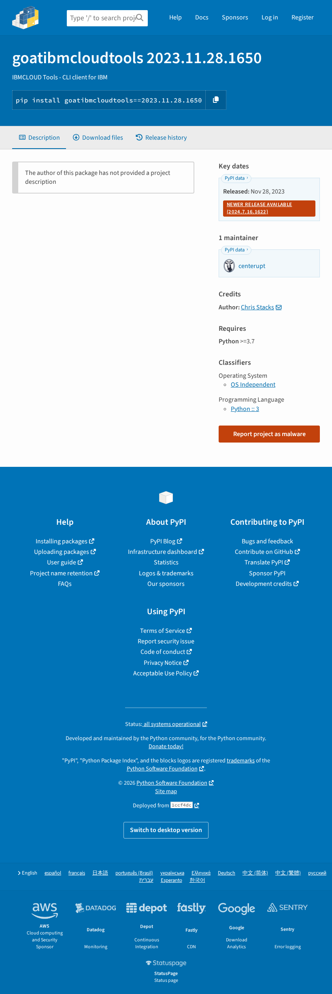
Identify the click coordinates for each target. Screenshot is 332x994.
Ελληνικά (201, 873)
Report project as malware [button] (269, 434)
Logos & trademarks (166, 573)
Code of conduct (162, 651)
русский (317, 873)
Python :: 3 (245, 408)
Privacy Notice (163, 662)
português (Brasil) (134, 873)
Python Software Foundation (162, 768)
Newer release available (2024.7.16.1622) (259, 208)
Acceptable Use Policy (162, 673)
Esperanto (171, 880)
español (53, 873)
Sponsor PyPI (267, 573)
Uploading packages (61, 551)
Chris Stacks (257, 307)
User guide (61, 562)
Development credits (264, 583)
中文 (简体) (255, 873)
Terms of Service (162, 630)
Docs (202, 17)
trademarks (241, 760)
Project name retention (61, 573)
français (76, 873)
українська (172, 873)
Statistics (166, 562)
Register (303, 17)
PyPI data (235, 178)
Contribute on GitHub (264, 551)
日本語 (100, 873)
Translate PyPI (264, 562)
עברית (146, 880)
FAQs (65, 583)
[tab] (39, 137)
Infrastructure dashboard (162, 551)
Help (175, 17)
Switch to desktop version (166, 830)
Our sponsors (166, 583)
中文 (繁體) (288, 873)
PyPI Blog (162, 541)
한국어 (197, 880)
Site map (166, 791)
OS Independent (253, 384)
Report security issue (166, 641)
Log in (270, 17)
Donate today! (166, 746)
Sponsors (235, 17)
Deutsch (226, 873)
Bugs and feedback (267, 541)
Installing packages (61, 541)
